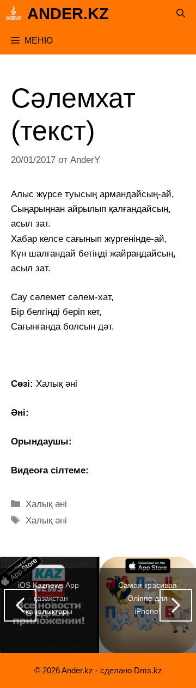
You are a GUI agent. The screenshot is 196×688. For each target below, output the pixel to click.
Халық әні (46, 504)
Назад (20, 605)
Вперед (176, 605)
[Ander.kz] (13, 13)
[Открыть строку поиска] (181, 13)
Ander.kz (68, 13)
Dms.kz (148, 670)
